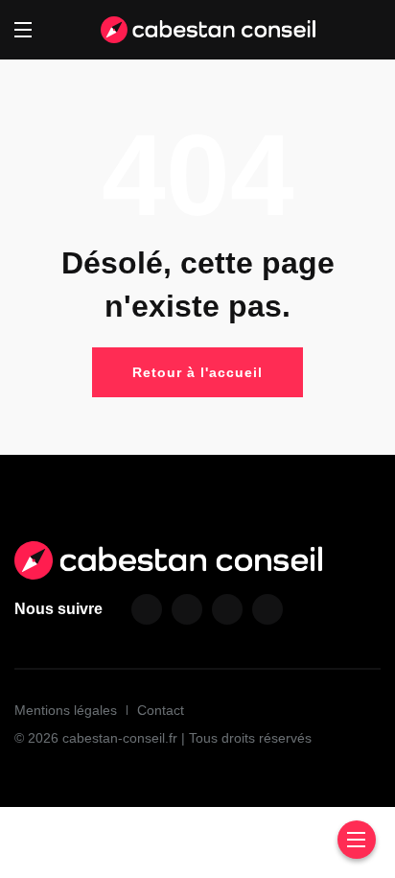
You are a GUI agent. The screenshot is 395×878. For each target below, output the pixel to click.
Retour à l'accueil (197, 372)
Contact (160, 710)
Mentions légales (65, 710)
